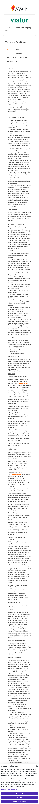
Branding (19, 53)
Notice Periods (11, 57)
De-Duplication (12, 61)
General (9, 50)
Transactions (26, 50)
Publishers (23, 57)
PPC (17, 50)
